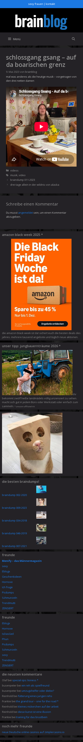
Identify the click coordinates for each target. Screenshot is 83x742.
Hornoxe (7, 582)
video (22, 175)
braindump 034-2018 (14, 520)
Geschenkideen (12, 576)
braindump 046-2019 (14, 533)
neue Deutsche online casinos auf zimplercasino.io (33, 732)
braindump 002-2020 (14, 495)
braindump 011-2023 (22, 180)
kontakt (50, 4)
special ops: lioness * (25, 680)
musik (14, 175)
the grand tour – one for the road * (37, 701)
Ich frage (7, 587)
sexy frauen (35, 4)
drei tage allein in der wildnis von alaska (34, 184)
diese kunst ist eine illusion (34, 712)
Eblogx (6, 571)
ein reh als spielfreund (35, 685)
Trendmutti (8, 603)
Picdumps (8, 592)
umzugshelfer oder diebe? (38, 691)
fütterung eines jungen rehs (35, 696)
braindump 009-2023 (14, 508)
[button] (73, 39)
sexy (5, 566)
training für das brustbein (31, 717)
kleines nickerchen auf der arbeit (38, 706)
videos (14, 170)
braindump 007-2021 (14, 546)
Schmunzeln (9, 598)
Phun (5, 639)
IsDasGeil (8, 634)
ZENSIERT (7, 608)
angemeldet (25, 212)
